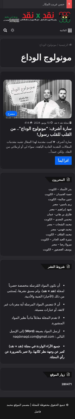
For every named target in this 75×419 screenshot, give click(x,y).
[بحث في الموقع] (5, 30)
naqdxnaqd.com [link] (24, 336)
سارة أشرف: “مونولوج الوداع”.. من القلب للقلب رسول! (41, 131)
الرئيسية (64, 44)
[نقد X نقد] (37, 17)
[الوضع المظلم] (12, 30)
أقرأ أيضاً (63, 160)
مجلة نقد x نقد (61, 122)
